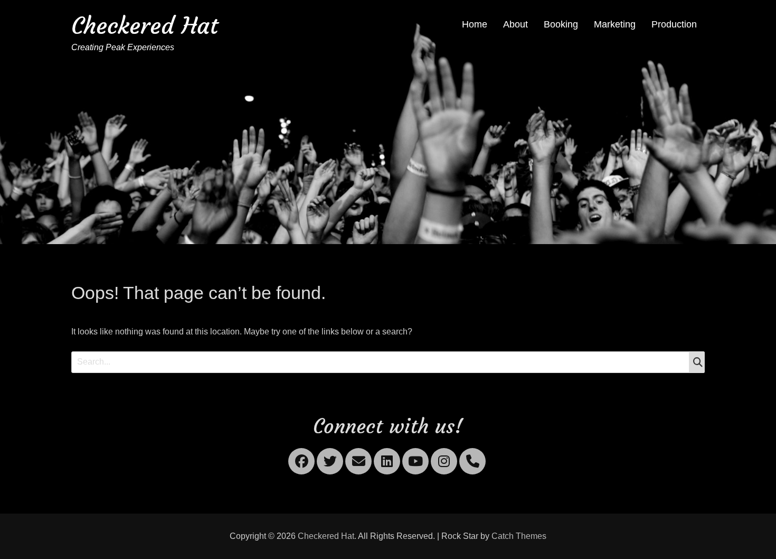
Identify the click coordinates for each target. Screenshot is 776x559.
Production (674, 24)
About (515, 24)
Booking (561, 24)
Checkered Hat (144, 25)
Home (474, 24)
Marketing (615, 24)
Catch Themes (518, 536)
